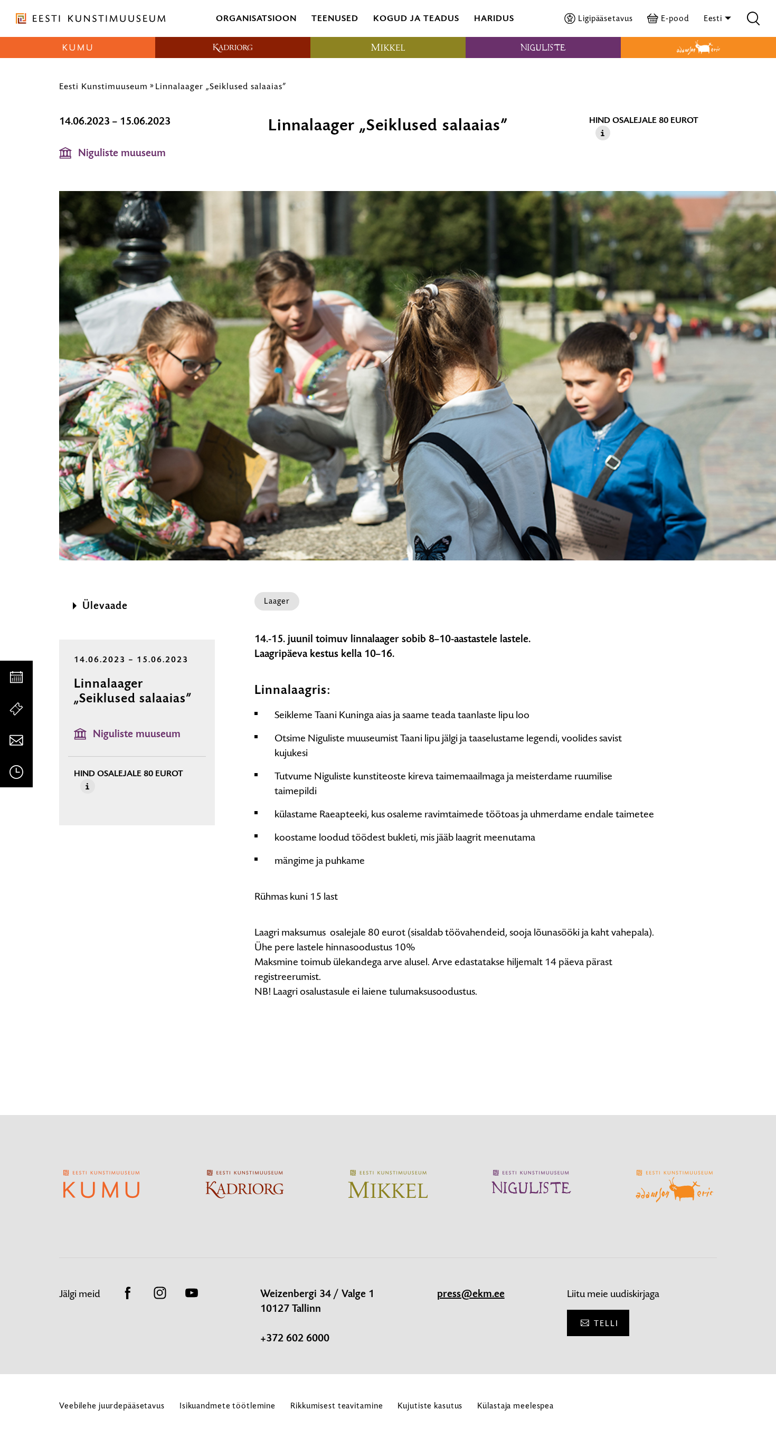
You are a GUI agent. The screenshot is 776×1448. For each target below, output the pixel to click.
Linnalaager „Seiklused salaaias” (220, 86)
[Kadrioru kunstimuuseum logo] (232, 47)
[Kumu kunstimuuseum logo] (77, 47)
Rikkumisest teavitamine (336, 1406)
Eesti (714, 18)
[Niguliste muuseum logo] (543, 47)
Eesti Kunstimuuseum (103, 86)
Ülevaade (105, 605)
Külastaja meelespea (515, 1406)
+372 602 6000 (294, 1338)
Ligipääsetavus (605, 18)
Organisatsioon (256, 18)
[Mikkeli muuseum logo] (388, 47)
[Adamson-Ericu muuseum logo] (698, 47)
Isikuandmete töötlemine (227, 1406)
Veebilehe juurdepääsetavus (112, 1406)
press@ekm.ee (471, 1294)
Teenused (334, 18)
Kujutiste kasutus (430, 1406)
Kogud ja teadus (416, 18)
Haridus (494, 18)
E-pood (674, 18)
